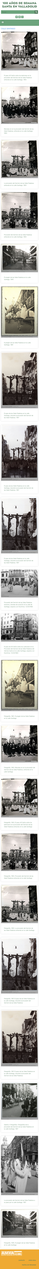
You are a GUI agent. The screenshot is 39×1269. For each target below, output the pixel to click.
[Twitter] (16, 17)
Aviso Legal (32, 1260)
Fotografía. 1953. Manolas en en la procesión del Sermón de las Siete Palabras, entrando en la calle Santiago (19, 770)
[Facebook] (19, 17)
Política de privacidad (29, 1265)
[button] (2, 22)
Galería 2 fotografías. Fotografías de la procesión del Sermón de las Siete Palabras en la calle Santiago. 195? (19, 1127)
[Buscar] (36, 12)
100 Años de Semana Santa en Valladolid (19, 5)
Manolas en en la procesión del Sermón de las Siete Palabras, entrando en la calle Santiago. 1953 (19, 131)
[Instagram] (22, 17)
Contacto (21, 1260)
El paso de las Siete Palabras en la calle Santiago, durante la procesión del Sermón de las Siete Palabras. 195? (18, 415)
